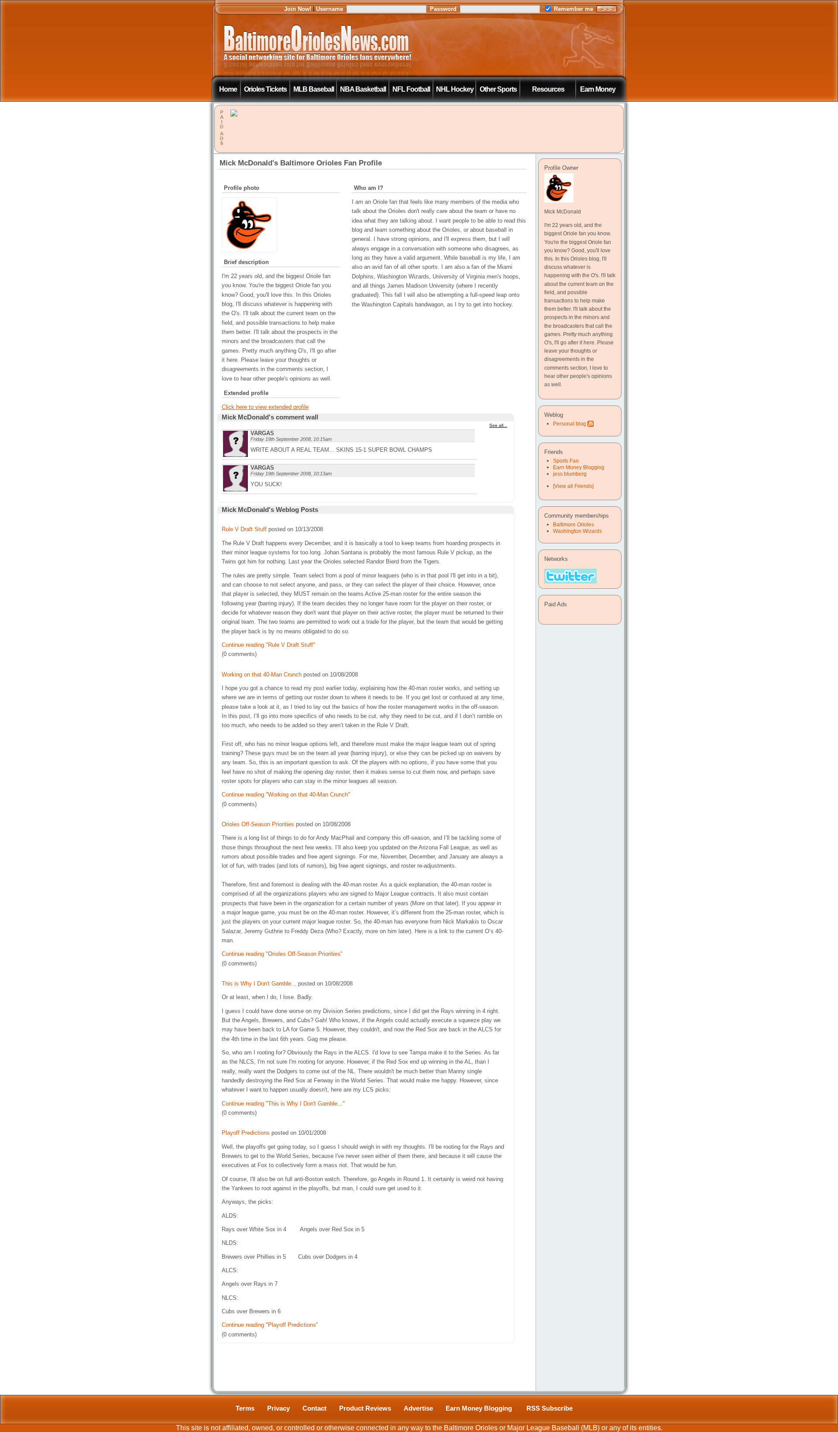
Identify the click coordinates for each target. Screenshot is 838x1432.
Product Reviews (365, 1408)
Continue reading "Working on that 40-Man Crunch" (286, 794)
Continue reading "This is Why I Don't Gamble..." (283, 1103)
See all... (498, 425)
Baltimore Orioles (573, 525)
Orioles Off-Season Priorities (258, 824)
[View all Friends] (573, 486)
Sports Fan (566, 461)
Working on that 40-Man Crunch (262, 674)
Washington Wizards (577, 531)
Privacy (278, 1408)
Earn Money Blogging (578, 467)
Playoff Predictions (246, 1133)
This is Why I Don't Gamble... (259, 983)
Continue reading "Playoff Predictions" (270, 1325)
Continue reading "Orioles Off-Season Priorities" (282, 954)
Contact (314, 1408)
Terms (245, 1408)
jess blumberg (570, 474)
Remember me (573, 9)
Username (329, 9)
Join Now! (297, 9)
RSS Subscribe (549, 1408)
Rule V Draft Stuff (244, 529)
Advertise (418, 1408)
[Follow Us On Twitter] (570, 576)
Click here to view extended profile (265, 407)
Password (443, 9)
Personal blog (569, 424)
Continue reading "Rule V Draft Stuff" (268, 645)
